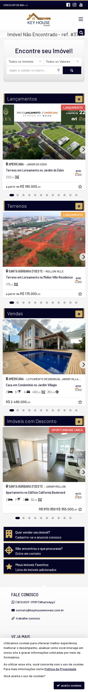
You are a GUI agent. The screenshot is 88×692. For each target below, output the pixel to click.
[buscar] (72, 70)
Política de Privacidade (60, 669)
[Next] (79, 132)
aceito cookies (70, 685)
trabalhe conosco (28, 618)
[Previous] (9, 132)
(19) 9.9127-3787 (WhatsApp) (35, 602)
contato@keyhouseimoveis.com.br (40, 610)
